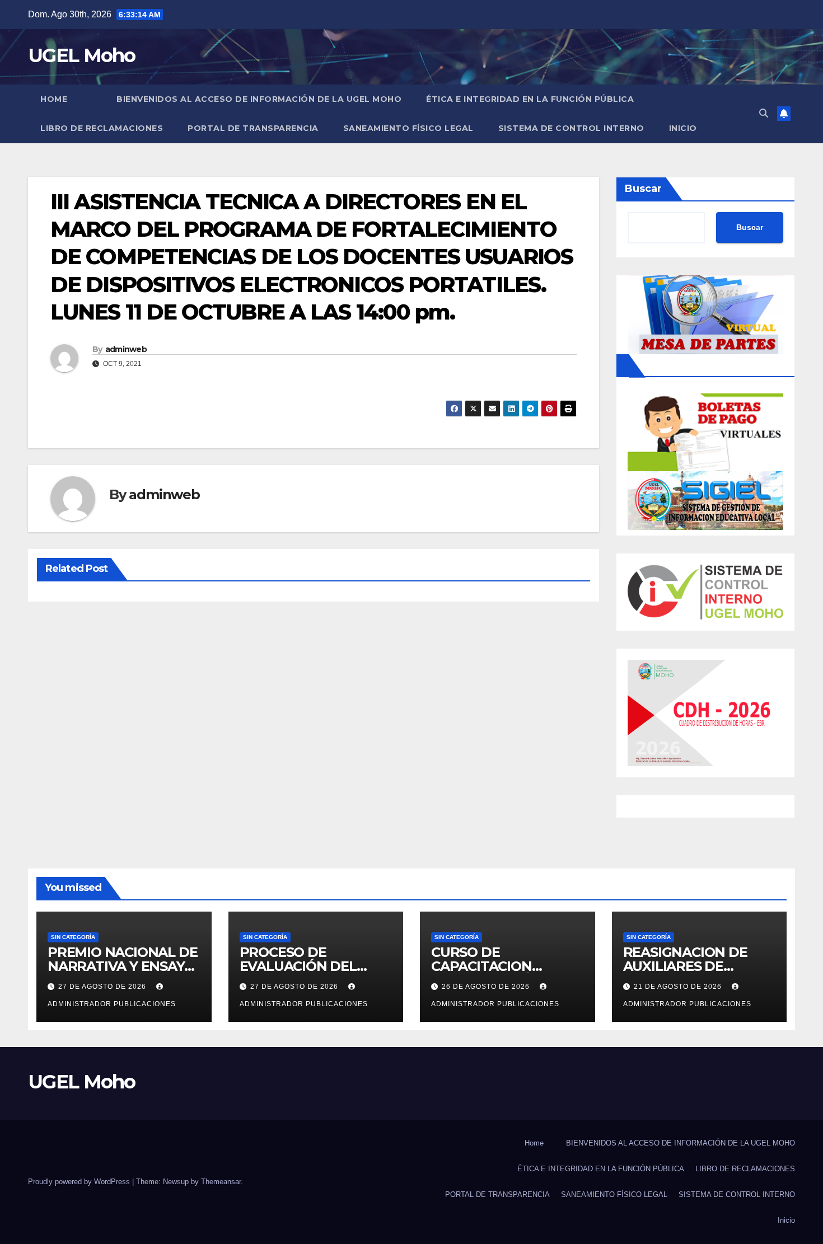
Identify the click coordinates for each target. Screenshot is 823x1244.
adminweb (126, 349)
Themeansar (221, 1181)
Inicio (683, 128)
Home (53, 99)
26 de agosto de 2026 (487, 986)
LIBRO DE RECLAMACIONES (101, 128)
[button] (763, 113)
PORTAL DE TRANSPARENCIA (253, 128)
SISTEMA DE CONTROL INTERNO (571, 128)
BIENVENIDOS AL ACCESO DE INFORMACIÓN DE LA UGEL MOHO (258, 99)
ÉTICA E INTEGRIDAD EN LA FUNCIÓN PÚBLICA (530, 99)
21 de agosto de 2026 (679, 986)
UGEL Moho (81, 55)
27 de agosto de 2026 (103, 986)
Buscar (643, 188)
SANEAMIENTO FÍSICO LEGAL (408, 128)
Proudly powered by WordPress (80, 1181)
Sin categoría (73, 937)
